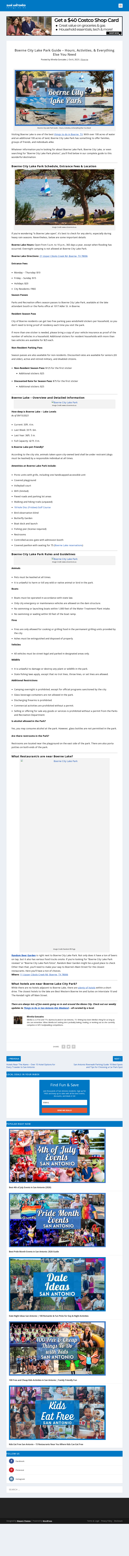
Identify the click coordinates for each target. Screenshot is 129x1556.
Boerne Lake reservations (68, 545)
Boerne (84, 59)
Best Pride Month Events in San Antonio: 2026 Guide (34, 1251)
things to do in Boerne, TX (68, 134)
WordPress (47, 1521)
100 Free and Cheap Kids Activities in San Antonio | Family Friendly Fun (43, 1380)
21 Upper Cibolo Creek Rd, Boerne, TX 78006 (64, 256)
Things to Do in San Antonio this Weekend (46, 1007)
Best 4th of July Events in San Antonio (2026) (30, 1187)
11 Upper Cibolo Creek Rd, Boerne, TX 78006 (44, 974)
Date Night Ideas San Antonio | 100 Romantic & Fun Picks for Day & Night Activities (49, 1316)
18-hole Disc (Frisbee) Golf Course (32, 507)
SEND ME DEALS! (64, 1110)
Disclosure (118, 1521)
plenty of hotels (86, 987)
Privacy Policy (106, 1521)
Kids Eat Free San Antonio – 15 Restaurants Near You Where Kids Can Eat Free (46, 1444)
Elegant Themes (24, 1521)
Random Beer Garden (23, 955)
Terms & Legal (93, 1521)
